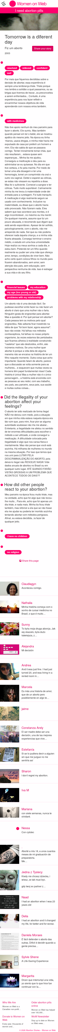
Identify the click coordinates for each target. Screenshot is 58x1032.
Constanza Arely (32, 727)
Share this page (30, 560)
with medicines (15, 121)
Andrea (26, 665)
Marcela (27, 687)
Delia (25, 916)
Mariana (27, 809)
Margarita (28, 976)
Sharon (26, 771)
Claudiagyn (29, 584)
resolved (12, 68)
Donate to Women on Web (13, 1018)
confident (42, 68)
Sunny (26, 624)
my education (38, 287)
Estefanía (28, 749)
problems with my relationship (24, 297)
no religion (13, 552)
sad (9, 73)
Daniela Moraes (32, 935)
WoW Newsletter (40, 1016)
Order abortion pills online (41, 1004)
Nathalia (27, 603)
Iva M (25, 790)
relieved (26, 68)
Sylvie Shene (30, 957)
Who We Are (9, 1002)
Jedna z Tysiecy (32, 872)
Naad (25, 897)
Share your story (42, 48)
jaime (25, 709)
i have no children (17, 536)
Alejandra (28, 646)
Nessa (26, 828)
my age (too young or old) (21, 292)
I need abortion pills (29, 10)
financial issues (16, 287)
